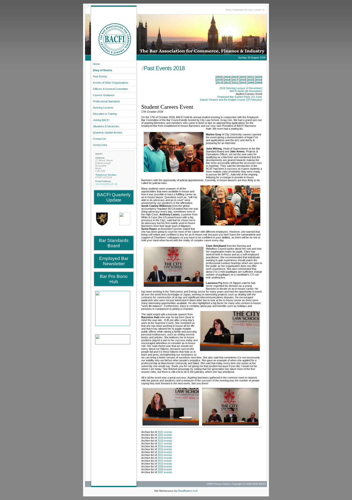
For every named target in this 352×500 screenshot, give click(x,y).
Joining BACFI (101, 120)
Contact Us (99, 138)
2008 (258, 82)
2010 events (165, 463)
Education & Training (105, 113)
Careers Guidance (103, 95)
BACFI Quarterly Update (114, 197)
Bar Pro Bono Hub (114, 279)
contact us (259, 10)
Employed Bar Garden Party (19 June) (239, 96)
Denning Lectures (103, 107)
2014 (258, 79)
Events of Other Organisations (110, 82)
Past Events (100, 76)
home (228, 10)
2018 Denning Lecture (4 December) (241, 88)
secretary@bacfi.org (106, 184)
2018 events (165, 440)
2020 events (165, 434)
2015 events (165, 449)
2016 (243, 79)
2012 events (165, 457)
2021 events (165, 432)
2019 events (165, 437)
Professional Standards (106, 101)
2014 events (165, 452)
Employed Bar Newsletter (113, 261)
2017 (235, 79)
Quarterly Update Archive (107, 132)
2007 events (165, 472)
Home (96, 64)
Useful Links (100, 145)
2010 (243, 82)
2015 (251, 79)
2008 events (165, 469)
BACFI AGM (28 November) (246, 91)
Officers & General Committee (110, 88)
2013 (219, 82)
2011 (235, 82)
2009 (251, 82)
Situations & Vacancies (106, 126)
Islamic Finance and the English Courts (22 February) (231, 99)
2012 (227, 82)
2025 (219, 76)
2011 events (165, 460)
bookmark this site (242, 10)
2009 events (165, 466)
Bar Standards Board (114, 243)
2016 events (165, 446)
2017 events (165, 443)
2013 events (165, 455)
